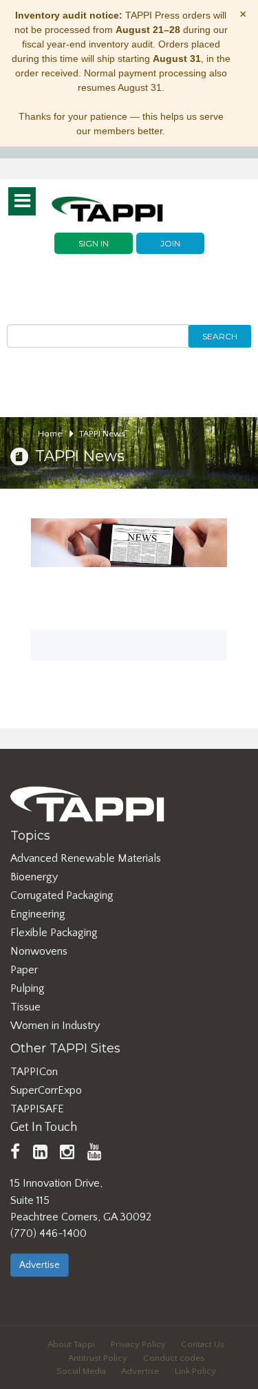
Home (51, 433)
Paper (24, 970)
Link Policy (195, 1371)
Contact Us (202, 1344)
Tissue (25, 1007)
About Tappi (71, 1344)
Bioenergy (34, 877)
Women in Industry (55, 1025)
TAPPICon (34, 1071)
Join (170, 243)
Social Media (81, 1371)
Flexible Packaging (54, 932)
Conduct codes (173, 1358)
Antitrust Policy (97, 1358)
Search (219, 336)
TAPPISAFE (37, 1109)
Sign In (93, 243)
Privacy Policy (138, 1344)
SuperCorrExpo (46, 1090)
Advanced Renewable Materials (85, 858)
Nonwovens (38, 951)
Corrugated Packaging (62, 895)
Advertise (39, 1265)
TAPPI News (102, 433)
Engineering (37, 914)
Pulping (27, 988)
